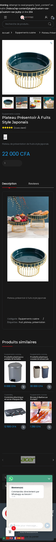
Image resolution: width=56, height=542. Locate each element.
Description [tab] (9, 183)
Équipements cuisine (25, 32)
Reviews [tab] (34, 183)
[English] (11, 538)
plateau (27, 322)
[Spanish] (19, 538)
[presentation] (53, 460)
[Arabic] (4, 538)
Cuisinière (8, 395)
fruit (21, 322)
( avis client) (20, 127)
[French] (15, 538)
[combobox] (24, 24)
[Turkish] (23, 538)
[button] (51, 43)
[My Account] (46, 17)
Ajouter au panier (30, 536)
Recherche (50, 24)
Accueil (5, 32)
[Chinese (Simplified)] (8, 538)
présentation (38, 322)
